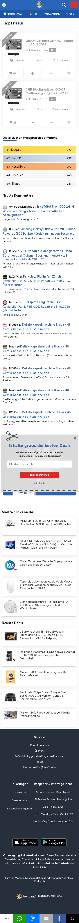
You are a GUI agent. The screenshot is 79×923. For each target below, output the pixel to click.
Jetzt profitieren (39, 475)
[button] (39, 445)
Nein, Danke (39, 483)
